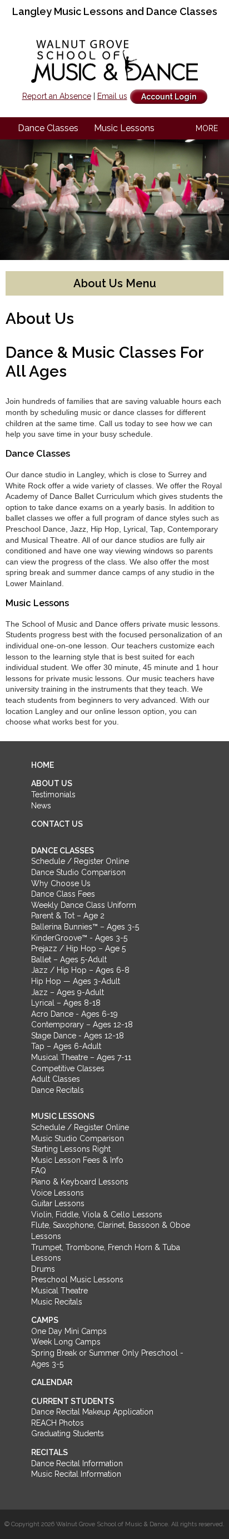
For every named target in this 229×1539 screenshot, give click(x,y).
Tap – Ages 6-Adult (66, 1046)
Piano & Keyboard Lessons (79, 1181)
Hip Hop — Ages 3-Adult (75, 981)
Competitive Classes (67, 1068)
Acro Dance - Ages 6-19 (74, 1014)
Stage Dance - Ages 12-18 (77, 1035)
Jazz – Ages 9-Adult (67, 992)
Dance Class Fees (63, 894)
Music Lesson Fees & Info (77, 1160)
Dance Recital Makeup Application (92, 1411)
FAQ (38, 1170)
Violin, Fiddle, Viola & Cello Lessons (96, 1214)
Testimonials (53, 794)
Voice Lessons (57, 1192)
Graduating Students (67, 1433)
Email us (112, 96)
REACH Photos (57, 1422)
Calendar (51, 1382)
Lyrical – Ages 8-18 (66, 1002)
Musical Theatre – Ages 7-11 (81, 1057)
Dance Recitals (57, 1090)
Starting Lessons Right (71, 1149)
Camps (44, 1320)
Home (42, 765)
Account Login (168, 96)
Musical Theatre (59, 1290)
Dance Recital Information (77, 1463)
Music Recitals (56, 1301)
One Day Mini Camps (69, 1331)
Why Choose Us (61, 883)
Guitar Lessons (57, 1203)
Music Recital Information (76, 1474)
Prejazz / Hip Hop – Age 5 (78, 948)
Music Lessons (124, 128)
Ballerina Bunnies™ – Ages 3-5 (85, 926)
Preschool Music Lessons (77, 1279)
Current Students (72, 1401)
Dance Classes (48, 128)
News (41, 805)
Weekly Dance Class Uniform (83, 905)
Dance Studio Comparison (78, 872)
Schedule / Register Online (80, 861)
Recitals (49, 1452)
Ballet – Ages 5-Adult (69, 959)
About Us (51, 783)
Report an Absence (56, 96)
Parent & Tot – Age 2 (67, 915)
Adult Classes (55, 1079)
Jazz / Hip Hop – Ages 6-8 (80, 970)
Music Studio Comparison (77, 1138)
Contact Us (57, 824)
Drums (43, 1269)
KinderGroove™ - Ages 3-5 (79, 937)
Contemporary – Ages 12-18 (82, 1024)
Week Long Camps (66, 1341)
